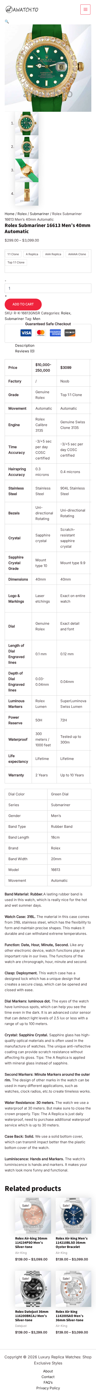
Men (36, 318)
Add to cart (23, 304)
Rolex (22, 214)
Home (9, 214)
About (48, 1371)
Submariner (39, 214)
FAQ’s (48, 1382)
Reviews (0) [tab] (24, 351)
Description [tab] (24, 345)
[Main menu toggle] (85, 9)
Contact (48, 1377)
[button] (7, 21)
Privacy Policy (48, 1388)
